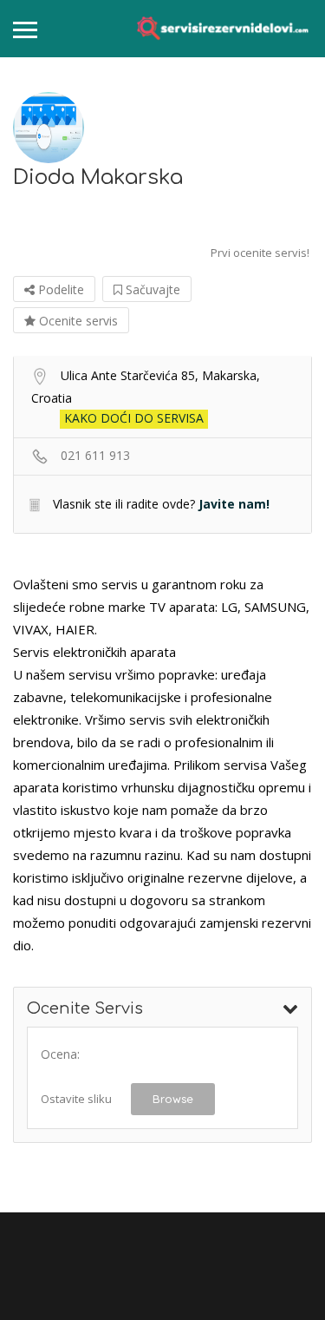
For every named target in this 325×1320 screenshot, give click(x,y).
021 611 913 (95, 455)
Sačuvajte (151, 289)
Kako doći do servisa (134, 418)
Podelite (59, 289)
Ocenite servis (77, 320)
